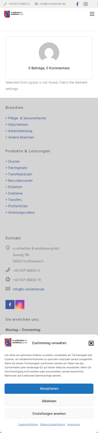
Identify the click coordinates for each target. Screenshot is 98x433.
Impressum (73, 424)
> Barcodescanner (19, 181)
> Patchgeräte (16, 168)
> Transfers (13, 200)
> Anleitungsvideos (20, 213)
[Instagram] (86, 4)
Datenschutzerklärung (52, 424)
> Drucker (12, 162)
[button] (91, 343)
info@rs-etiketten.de (53, 4)
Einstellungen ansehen (49, 414)
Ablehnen (49, 401)
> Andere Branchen (19, 138)
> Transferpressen (18, 174)
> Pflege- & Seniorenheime (25, 118)
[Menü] (92, 14)
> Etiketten (13, 187)
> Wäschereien (16, 125)
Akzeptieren (49, 389)
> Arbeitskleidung (18, 131)
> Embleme (14, 194)
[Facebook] (77, 4)
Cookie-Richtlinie (28, 424)
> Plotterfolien (16, 206)
